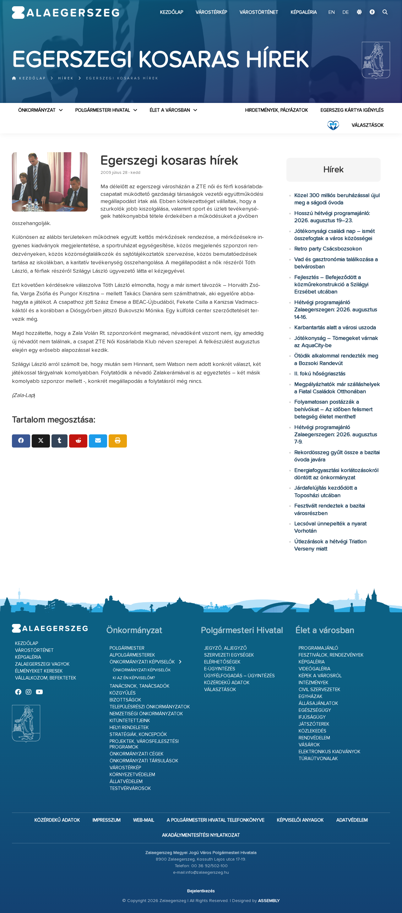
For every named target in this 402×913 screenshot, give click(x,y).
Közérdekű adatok (227, 682)
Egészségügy (315, 710)
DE (346, 12)
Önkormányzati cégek (137, 754)
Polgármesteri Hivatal (102, 110)
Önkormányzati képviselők (142, 662)
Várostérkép (211, 12)
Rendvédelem (314, 738)
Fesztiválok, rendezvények (331, 655)
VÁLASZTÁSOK (368, 125)
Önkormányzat (37, 110)
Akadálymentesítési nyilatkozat (201, 835)
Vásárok (309, 745)
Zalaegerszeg (65, 12)
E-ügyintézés (219, 669)
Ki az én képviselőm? (134, 678)
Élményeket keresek (39, 671)
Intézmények (314, 682)
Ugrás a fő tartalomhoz (374, 2)
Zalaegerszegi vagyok (42, 664)
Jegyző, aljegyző (225, 648)
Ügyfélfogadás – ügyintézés (239, 676)
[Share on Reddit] (78, 441)
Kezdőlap (171, 12)
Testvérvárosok (130, 788)
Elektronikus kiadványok (330, 751)
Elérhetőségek (222, 662)
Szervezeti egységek (229, 655)
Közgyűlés (123, 693)
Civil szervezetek (319, 689)
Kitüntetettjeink (130, 720)
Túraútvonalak (318, 758)
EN (332, 12)
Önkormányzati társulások (144, 761)
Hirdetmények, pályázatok (276, 110)
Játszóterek (314, 724)
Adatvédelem (352, 820)
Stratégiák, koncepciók (138, 734)
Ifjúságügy (312, 717)
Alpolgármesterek (132, 655)
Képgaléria (304, 12)
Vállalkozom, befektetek (45, 678)
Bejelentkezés (201, 891)
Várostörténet (259, 12)
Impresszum (107, 820)
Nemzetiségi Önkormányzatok (146, 714)
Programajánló (318, 648)
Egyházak (311, 696)
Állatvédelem (126, 781)
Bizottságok (125, 700)
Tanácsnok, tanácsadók (140, 686)
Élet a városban (170, 110)
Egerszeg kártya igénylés (352, 110)
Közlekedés (312, 731)
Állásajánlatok (318, 703)
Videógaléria (314, 669)
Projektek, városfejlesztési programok (144, 744)
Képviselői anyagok (300, 820)
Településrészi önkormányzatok (150, 707)
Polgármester (127, 648)
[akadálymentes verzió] (372, 12)
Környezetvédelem (132, 774)
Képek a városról (320, 676)
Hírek (66, 78)
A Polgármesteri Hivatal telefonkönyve (215, 820)
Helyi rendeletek (129, 727)
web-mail (143, 820)
